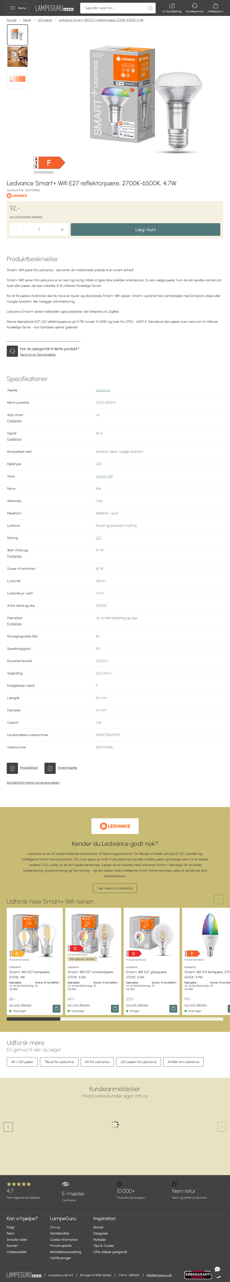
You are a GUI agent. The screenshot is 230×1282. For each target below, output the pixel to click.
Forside (12, 20)
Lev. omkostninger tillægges (26, 216)
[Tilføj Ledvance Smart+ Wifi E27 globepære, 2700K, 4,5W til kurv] (173, 1009)
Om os (55, 1227)
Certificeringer (60, 1258)
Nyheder (99, 1240)
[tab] (17, 35)
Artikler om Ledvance (183, 1062)
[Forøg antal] (62, 229)
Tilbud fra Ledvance (59, 1062)
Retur (10, 1233)
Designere (100, 1233)
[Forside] (54, 8)
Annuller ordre (17, 1240)
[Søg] (150, 8)
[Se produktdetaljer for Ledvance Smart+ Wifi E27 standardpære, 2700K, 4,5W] (93, 936)
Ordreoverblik (17, 1252)
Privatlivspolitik (61, 1246)
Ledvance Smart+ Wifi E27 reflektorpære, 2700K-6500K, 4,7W (101, 20)
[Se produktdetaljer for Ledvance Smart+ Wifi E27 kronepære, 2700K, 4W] (35, 936)
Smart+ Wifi (104, 476)
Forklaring (14, 420)
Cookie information (64, 1240)
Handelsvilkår (59, 1233)
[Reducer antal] (16, 229)
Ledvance (103, 390)
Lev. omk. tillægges (20, 1005)
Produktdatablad (43, 171)
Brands (98, 1227)
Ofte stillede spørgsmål (110, 1252)
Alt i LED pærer (22, 1062)
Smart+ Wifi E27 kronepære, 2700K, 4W (29, 974)
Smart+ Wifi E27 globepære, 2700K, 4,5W (146, 974)
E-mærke (73, 1196)
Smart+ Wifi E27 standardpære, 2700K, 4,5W (91, 974)
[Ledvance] (17, 195)
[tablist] (18, 100)
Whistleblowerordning (65, 1252)
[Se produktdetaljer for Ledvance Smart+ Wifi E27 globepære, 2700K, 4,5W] (151, 936)
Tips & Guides (103, 1246)
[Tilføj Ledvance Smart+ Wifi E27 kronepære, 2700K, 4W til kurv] (56, 1009)
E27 (98, 538)
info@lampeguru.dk (159, 1275)
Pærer (27, 20)
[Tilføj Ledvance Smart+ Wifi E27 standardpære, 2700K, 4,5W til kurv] (115, 1009)
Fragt (10, 1227)
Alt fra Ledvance (97, 1062)
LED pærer (45, 20)
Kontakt (12, 1246)
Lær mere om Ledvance (115, 888)
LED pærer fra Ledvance (139, 1062)
